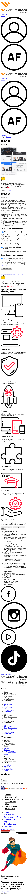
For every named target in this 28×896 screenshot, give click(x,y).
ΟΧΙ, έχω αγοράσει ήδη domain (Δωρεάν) (15, 232)
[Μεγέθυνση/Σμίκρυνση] (1, 893)
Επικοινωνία (7, 700)
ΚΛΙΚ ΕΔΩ (10, 187)
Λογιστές (8, 137)
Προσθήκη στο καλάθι (6, 268)
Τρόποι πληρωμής (9, 743)
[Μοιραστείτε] (4, 893)
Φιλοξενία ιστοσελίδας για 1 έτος (15, 251)
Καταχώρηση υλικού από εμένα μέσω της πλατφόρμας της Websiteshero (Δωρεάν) (14, 259)
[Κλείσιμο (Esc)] (6, 893)
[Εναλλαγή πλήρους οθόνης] (2, 893)
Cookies (6, 746)
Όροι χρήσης (7, 740)
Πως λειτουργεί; (8, 693)
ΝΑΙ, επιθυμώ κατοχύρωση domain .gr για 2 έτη (15, 235)
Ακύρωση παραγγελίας (10, 744)
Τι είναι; (6, 692)
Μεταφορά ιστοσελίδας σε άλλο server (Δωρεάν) (13, 247)
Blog (5, 697)
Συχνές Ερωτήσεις (9, 699)
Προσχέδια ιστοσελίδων (10, 694)
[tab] (6, 527)
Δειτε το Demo (4, 265)
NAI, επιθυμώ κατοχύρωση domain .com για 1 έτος (15, 239)
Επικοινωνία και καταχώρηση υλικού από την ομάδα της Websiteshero (14, 263)
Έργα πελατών (8, 696)
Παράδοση (7, 741)
